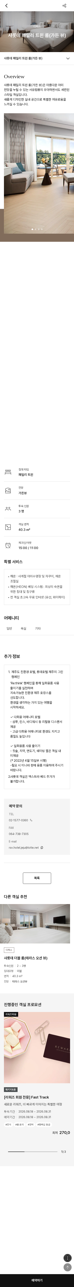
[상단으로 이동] (68, 1267)
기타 (38, 628)
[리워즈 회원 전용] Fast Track (26, 1097)
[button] (32, 229)
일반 (9, 628)
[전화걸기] (31, 820)
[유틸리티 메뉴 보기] (68, 1258)
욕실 (23, 628)
